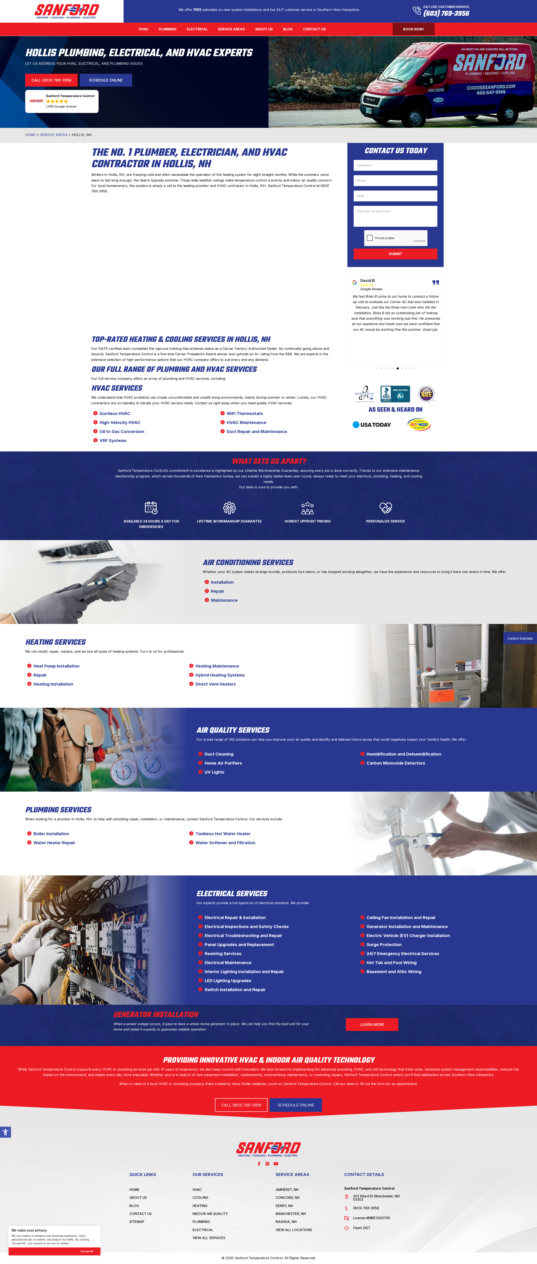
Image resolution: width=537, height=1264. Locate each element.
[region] (54, 1241)
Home (30, 135)
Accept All (87, 1251)
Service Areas (53, 135)
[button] (5, 1132)
